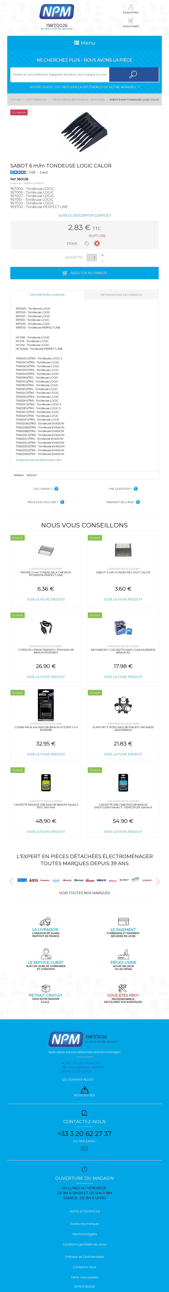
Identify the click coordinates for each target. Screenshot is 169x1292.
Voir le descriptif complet (84, 215)
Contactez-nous (84, 1267)
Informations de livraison (121, 294)
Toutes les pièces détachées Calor (39, 459)
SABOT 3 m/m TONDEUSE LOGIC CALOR (123, 572)
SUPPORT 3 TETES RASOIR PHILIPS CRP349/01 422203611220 (123, 728)
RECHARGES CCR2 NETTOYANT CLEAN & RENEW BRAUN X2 (123, 651)
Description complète (47, 294)
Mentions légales (84, 1234)
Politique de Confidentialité (84, 1257)
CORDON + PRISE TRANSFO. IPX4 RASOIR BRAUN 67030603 (46, 651)
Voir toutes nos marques (84, 893)
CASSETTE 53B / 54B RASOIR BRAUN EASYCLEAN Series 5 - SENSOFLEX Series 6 (123, 806)
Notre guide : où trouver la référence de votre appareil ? (84, 87)
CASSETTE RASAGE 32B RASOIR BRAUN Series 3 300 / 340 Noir (46, 806)
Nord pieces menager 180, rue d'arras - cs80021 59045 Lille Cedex (83, 1067)
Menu (87, 43)
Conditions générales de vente (85, 1244)
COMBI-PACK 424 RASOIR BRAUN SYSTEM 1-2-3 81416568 (46, 728)
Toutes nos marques (84, 1224)
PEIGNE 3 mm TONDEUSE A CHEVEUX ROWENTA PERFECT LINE (46, 574)
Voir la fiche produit (46, 599)
